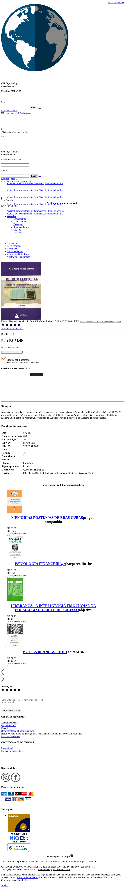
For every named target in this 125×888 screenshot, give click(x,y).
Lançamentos (19, 219)
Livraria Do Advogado (111, 321)
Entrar (34, 107)
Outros (10, 216)
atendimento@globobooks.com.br (17, 731)
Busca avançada (116, 2)
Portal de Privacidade (27, 877)
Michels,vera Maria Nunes (91, 321)
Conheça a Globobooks (18, 254)
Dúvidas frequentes (10, 736)
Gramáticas (39, 213)
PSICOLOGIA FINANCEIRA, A (40, 564)
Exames (18, 213)
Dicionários (57, 213)
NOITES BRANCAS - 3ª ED (45, 652)
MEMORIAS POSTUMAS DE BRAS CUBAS (47, 518)
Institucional (7, 748)
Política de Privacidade (12, 751)
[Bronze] (19, 829)
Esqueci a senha (9, 110)
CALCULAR (36, 374)
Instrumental (28, 213)
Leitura (48, 213)
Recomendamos (21, 227)
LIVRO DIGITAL (18, 231)
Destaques (18, 224)
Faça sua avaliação (11, 710)
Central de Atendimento (18, 257)
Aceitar (4, 885)
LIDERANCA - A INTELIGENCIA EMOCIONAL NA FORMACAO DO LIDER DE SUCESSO (53, 608)
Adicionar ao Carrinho (11, 352)
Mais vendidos (20, 221)
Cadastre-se (25, 113)
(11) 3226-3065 (8, 725)
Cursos (10, 213)
